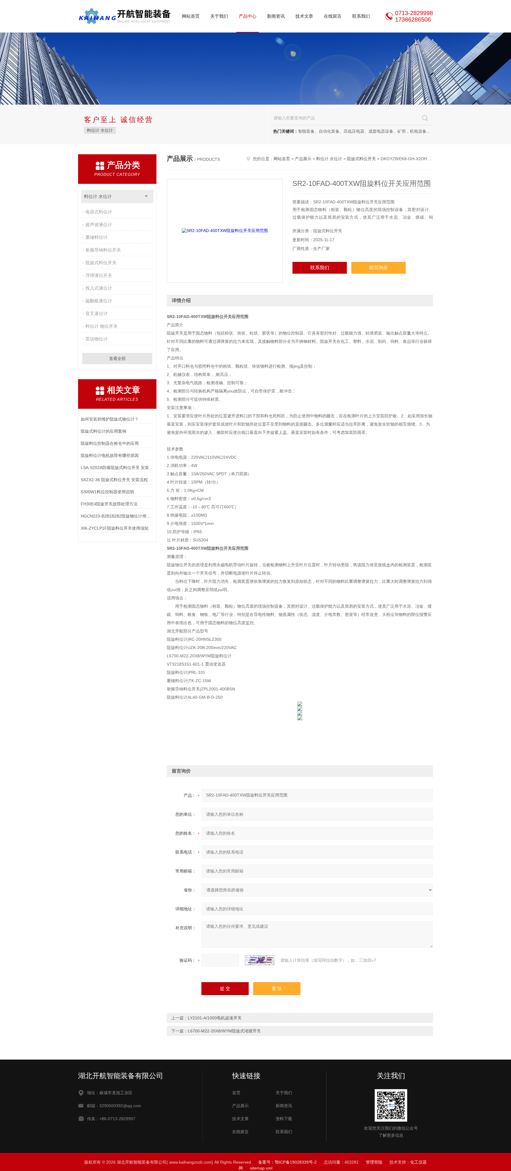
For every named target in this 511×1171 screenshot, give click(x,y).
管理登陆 (374, 1162)
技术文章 (304, 16)
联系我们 (361, 16)
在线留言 (333, 16)
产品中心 (247, 16)
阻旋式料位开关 (101, 262)
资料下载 (284, 1118)
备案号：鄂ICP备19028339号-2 (287, 1162)
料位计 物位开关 (101, 326)
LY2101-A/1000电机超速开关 (215, 1018)
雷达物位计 (96, 338)
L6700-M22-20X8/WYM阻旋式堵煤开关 (224, 1031)
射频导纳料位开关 (103, 249)
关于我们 (219, 16)
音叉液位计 (96, 313)
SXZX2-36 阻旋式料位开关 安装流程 (114, 479)
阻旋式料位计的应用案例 (103, 431)
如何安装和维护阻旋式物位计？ (110, 419)
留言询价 (378, 267)
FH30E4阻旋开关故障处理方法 (109, 504)
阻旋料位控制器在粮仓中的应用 (110, 443)
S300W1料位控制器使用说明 (107, 491)
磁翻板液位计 (98, 300)
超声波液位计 (98, 224)
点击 (146, 196)
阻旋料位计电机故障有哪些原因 (110, 455)
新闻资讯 (276, 16)
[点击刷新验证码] (259, 960)
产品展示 (303, 158)
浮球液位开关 (98, 275)
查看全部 (117, 358)
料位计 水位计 (100, 130)
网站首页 (191, 16)
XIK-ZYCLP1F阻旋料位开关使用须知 (114, 528)
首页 (236, 1092)
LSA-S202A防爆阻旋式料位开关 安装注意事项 (117, 467)
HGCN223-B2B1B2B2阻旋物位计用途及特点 (117, 516)
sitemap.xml (261, 1168)
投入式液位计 (98, 288)
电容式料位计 (98, 211)
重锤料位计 (96, 237)
